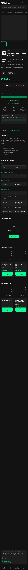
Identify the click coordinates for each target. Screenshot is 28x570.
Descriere (5, 130)
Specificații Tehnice (15, 130)
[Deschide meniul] (22, 2)
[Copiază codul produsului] (12, 86)
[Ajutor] (19, 2)
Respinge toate (7, 557)
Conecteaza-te (14, 236)
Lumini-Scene (9, 12)
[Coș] (25, 2)
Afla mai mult (20, 554)
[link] (7, 263)
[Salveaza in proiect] (12, 256)
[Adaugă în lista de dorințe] (2, 94)
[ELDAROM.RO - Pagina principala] (5, 2)
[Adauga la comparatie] (12, 254)
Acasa (2, 12)
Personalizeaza (17, 557)
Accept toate (7, 561)
